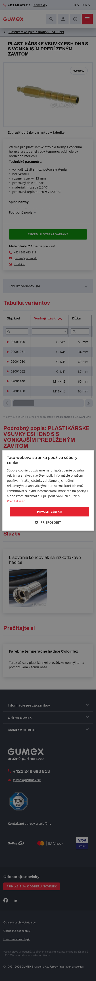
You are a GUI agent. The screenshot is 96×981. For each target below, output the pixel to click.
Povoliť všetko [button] (49, 512)
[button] (48, 522)
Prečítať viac (16, 501)
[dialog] (48, 490)
